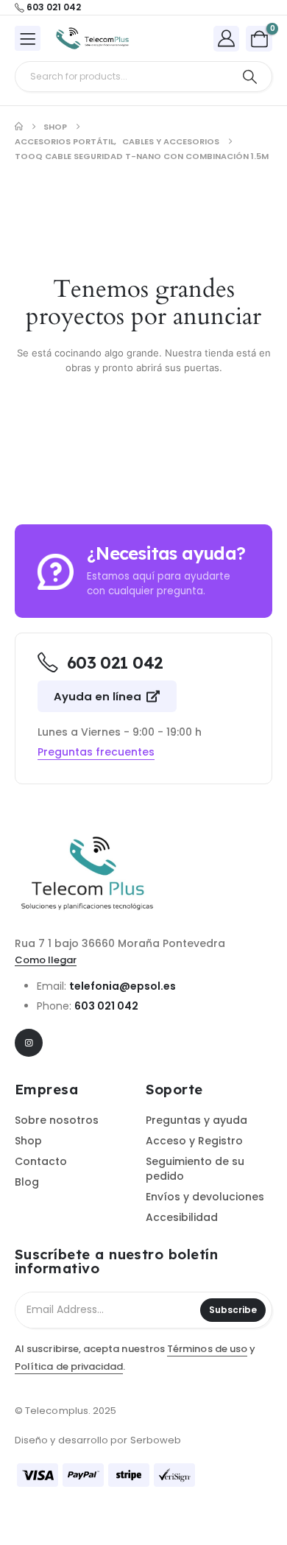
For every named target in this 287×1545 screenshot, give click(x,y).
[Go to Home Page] (19, 126)
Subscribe (233, 1309)
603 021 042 (106, 1006)
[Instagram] (29, 1043)
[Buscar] (250, 76)
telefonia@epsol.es (122, 986)
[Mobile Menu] (27, 38)
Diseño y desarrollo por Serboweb (98, 1440)
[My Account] (226, 37)
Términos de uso (207, 1349)
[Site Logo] (92, 39)
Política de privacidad (69, 1366)
